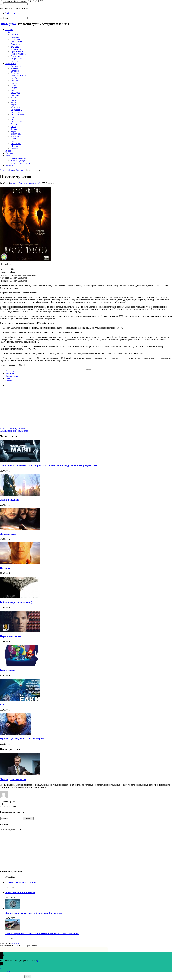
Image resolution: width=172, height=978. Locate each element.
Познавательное (18, 54)
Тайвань (14, 129)
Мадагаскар (16, 107)
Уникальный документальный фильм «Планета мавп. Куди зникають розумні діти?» (50, 465)
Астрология (16, 59)
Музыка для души (19, 160)
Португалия (16, 122)
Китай (14, 102)
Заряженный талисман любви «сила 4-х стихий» (33, 913)
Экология (15, 34)
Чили (13, 141)
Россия (14, 124)
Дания (14, 83)
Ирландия (15, 92)
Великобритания (18, 75)
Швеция (14, 146)
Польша (14, 119)
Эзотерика (15, 39)
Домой (3, 170)
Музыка (9, 155)
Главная (9, 29)
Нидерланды (16, 109)
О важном (15, 56)
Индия (14, 88)
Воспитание (16, 44)
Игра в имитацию (10, 636)
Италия (14, 97)
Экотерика (8, 24)
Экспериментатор (13, 779)
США (13, 126)
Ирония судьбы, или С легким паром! (22, 738)
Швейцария (16, 143)
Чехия (13, 139)
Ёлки (3, 704)
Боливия (15, 71)
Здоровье (15, 46)
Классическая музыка (21, 158)
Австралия (16, 66)
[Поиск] (1, 4)
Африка (14, 68)
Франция (15, 136)
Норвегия (15, 112)
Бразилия (15, 73)
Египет (14, 85)
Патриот (5, 568)
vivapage (15, 943)
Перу (13, 117)
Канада (14, 100)
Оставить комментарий (29, 183)
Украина (15, 131)
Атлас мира (10, 63)
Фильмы (9, 153)
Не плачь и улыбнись (12, 428)
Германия (15, 80)
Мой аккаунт (11, 13)
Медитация (16, 49)
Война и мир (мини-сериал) (16, 602)
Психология (16, 42)
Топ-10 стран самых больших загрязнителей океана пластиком (42, 933)
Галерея (14, 61)
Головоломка (8, 670)
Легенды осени (8, 533)
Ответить (5, 971)
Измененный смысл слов (14, 431)
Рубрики (9, 32)
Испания (15, 95)
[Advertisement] (86, 408)
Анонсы (9, 165)
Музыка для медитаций (21, 163)
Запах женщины (9, 499)
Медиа (11, 170)
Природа (15, 37)
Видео (8, 151)
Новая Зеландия (18, 114)
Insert (28, 977)
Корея (13, 105)
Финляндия (16, 134)
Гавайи (14, 78)
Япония (14, 148)
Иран (13, 90)
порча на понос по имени (20, 892)
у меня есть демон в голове (21, 882)
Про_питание (17, 51)
